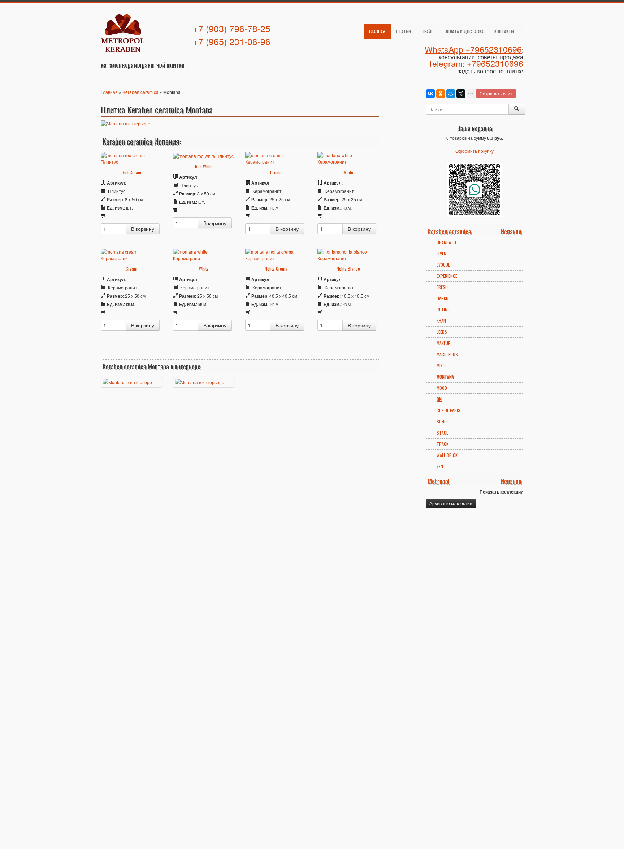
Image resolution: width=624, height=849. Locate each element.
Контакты (504, 31)
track (442, 444)
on (439, 399)
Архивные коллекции (450, 503)
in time (443, 309)
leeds (442, 332)
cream (276, 172)
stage (442, 433)
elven (441, 253)
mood (442, 388)
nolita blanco (348, 269)
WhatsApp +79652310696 (473, 49)
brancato (446, 242)
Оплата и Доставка (464, 31)
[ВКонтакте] (430, 93)
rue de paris (448, 410)
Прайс (428, 31)
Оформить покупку (474, 151)
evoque (443, 265)
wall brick (447, 455)
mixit (441, 365)
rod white (204, 166)
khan (441, 321)
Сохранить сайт (496, 93)
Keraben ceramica (140, 92)
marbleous (447, 354)
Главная (377, 31)
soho (442, 421)
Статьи (403, 31)
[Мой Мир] (450, 93)
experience (447, 276)
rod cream (131, 172)
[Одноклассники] (440, 93)
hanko (442, 298)
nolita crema (276, 269)
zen (440, 466)
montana (445, 377)
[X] (460, 93)
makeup (444, 343)
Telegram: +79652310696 (475, 63)
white (348, 172)
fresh (442, 287)
